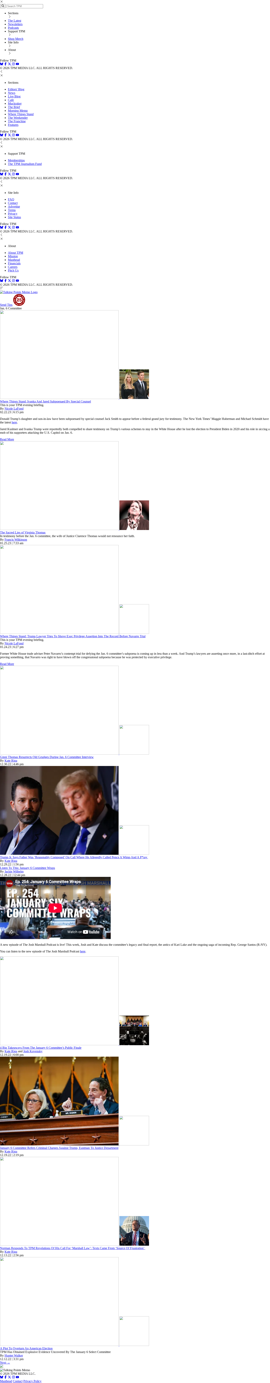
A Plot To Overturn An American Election (26, 1348)
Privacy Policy (32, 1381)
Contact (13, 203)
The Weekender (18, 117)
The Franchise (17, 121)
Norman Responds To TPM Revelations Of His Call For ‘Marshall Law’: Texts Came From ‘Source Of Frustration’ (72, 1248)
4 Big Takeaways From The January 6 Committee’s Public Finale (40, 1047)
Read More (7, 439)
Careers (12, 267)
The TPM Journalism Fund (25, 164)
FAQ (11, 199)
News (11, 93)
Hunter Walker (14, 1355)
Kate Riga (11, 760)
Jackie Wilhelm (14, 871)
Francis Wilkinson (16, 539)
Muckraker (15, 103)
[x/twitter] (10, 64)
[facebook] (5, 64)
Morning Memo (18, 110)
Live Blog (14, 96)
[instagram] (13, 64)
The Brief (14, 107)
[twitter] (9, 1377)
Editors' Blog (16, 89)
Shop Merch (15, 38)
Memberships (16, 160)
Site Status (14, 217)
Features (13, 124)
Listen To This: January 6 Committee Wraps (27, 868)
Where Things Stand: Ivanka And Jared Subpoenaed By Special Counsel (45, 401)
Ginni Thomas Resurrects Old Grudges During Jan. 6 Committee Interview (47, 757)
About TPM (15, 252)
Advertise (14, 206)
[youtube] (17, 64)
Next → (5, 1362)
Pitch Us (13, 270)
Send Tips (6, 304)
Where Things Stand (21, 114)
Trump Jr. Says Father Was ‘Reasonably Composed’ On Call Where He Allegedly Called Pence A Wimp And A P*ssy (74, 857)
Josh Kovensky (32, 1051)
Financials (14, 263)
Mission (13, 256)
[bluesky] (1, 64)
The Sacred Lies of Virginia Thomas (22, 532)
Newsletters (15, 24)
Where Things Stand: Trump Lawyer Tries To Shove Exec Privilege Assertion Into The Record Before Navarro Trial (72, 636)
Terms (12, 210)
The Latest (14, 20)
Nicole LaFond (14, 408)
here (14, 422)
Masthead (14, 259)
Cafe (11, 100)
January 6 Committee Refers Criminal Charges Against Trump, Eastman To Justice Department (59, 1148)
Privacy (12, 213)
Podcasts (13, 27)
